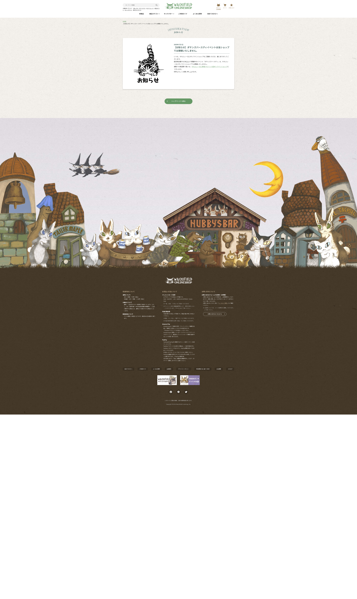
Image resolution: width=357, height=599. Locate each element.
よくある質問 (197, 14)
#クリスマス (142, 8)
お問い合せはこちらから (215, 314)
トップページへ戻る (178, 101)
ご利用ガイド (182, 14)
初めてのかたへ (212, 14)
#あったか (135, 8)
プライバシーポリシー (183, 369)
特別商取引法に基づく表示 (203, 369)
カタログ (230, 369)
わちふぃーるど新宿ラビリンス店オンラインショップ (209, 67)
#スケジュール (150, 8)
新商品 (141, 14)
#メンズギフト (128, 10)
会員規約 (169, 369)
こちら (181, 352)
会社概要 (219, 369)
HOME (124, 21)
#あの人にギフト (137, 10)
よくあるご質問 (223, 303)
